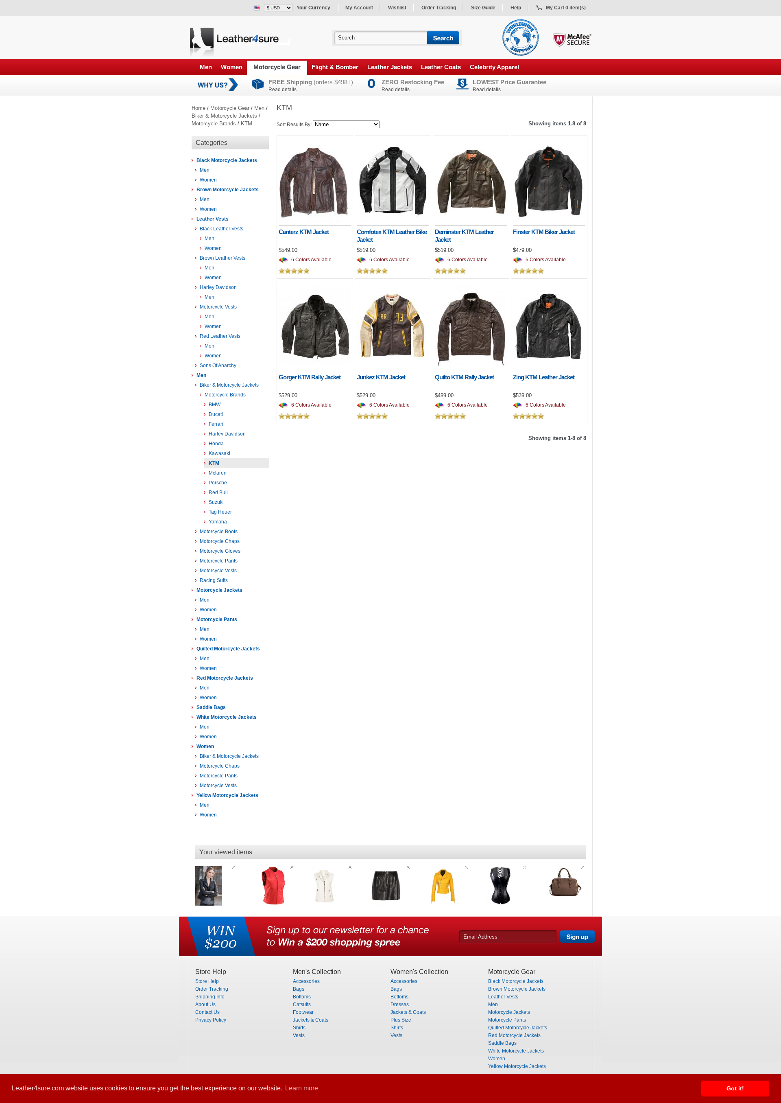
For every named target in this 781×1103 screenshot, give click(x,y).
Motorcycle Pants (219, 561)
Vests (299, 1035)
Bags (298, 989)
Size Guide (483, 8)
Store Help (207, 981)
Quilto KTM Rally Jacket (464, 377)
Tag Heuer (220, 512)
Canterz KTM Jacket (304, 231)
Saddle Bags (211, 707)
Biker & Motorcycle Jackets (224, 116)
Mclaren (218, 473)
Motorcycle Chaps (220, 541)
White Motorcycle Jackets (226, 717)
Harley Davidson (218, 287)
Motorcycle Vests (218, 307)
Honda (216, 443)
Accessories (306, 981)
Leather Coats (441, 66)
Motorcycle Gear (277, 66)
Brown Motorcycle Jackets (227, 190)
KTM (246, 123)
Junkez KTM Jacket (381, 377)
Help (515, 8)
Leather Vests (212, 219)
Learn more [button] (301, 1088)
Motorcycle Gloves (220, 551)
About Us (205, 1004)
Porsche (218, 483)
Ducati (216, 414)
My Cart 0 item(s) (566, 8)
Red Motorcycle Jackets (224, 678)
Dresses (399, 1004)
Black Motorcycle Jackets (226, 160)
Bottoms (302, 997)
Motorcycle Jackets (219, 590)
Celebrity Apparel (494, 66)
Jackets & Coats (310, 1020)
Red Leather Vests (220, 336)
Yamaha (218, 522)
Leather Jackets (389, 66)
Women (231, 66)
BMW (214, 404)
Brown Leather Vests (222, 258)
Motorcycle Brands (214, 123)
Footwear (303, 1012)
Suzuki (216, 502)
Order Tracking (438, 8)
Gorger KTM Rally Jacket (309, 377)
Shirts (299, 1028)
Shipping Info (210, 997)
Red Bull (218, 492)
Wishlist (397, 8)
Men (206, 66)
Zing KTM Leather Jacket (543, 377)
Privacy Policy (210, 1020)
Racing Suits (214, 580)
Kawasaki (219, 453)
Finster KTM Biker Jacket (544, 231)
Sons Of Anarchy (218, 365)
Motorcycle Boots (219, 531)
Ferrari (216, 424)
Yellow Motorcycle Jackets (227, 795)
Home (198, 108)
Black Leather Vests (221, 229)
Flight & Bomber (335, 66)
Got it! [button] (735, 1088)
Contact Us (207, 1012)
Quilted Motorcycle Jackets (228, 649)
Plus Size (400, 1020)
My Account (359, 8)
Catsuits (302, 1004)
